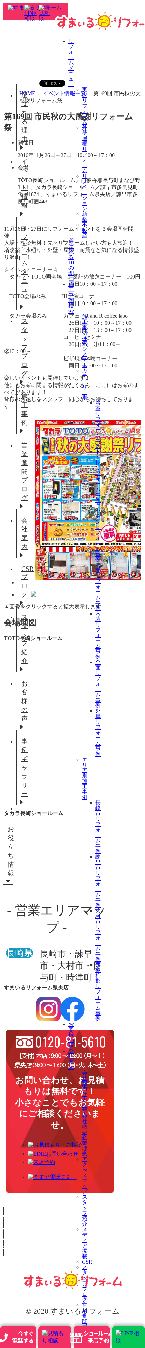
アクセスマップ (84, 1175)
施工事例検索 (71, 297)
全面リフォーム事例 (98, 683)
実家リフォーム (84, 106)
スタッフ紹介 (84, 1210)
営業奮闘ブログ (23, 471)
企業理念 (84, 1146)
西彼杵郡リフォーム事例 (98, 992)
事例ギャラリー (23, 767)
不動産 (84, 230)
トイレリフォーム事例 (98, 476)
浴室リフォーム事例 (98, 424)
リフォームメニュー (71, 62)
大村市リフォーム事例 (98, 935)
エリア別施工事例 (84, 778)
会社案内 (71, 1059)
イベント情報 (23, 183)
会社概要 (84, 1124)
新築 (84, 216)
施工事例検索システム (84, 341)
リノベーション (84, 192)
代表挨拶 (84, 1102)
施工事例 (23, 409)
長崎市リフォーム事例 (98, 827)
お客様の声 (71, 1035)
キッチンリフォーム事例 (98, 532)
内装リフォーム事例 (98, 635)
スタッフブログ (84, 1283)
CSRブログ (23, 581)
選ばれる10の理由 (71, 260)
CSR (87, 1262)
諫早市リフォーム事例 (98, 881)
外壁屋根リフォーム (84, 149)
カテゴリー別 (84, 384)
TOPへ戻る (3, 1233)
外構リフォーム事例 (98, 732)
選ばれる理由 (23, 116)
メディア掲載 (84, 1242)
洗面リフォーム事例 (98, 586)
